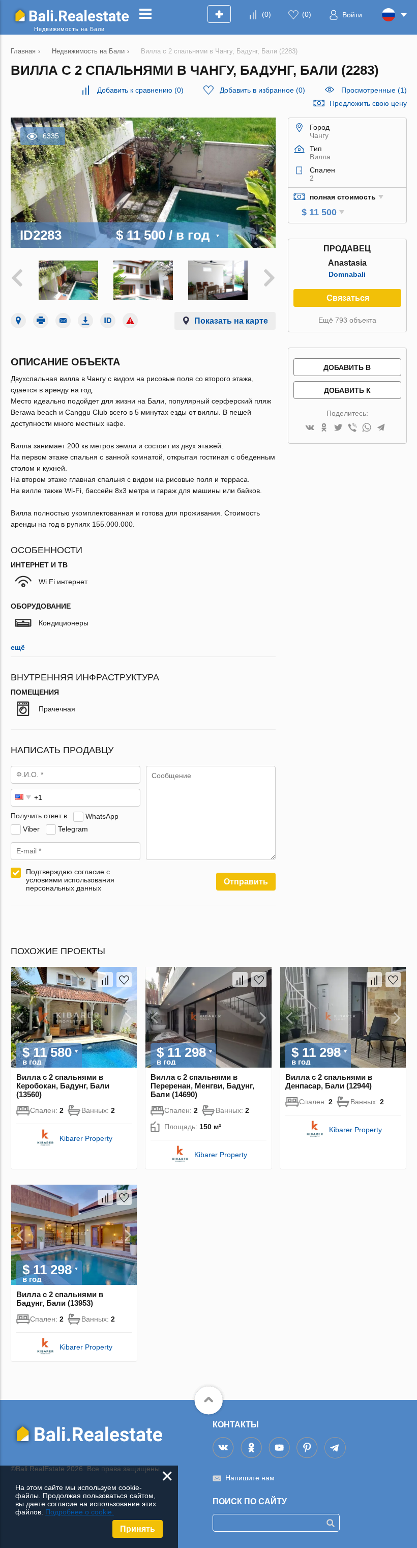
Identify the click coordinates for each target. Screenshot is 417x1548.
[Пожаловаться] (130, 320)
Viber (31, 828)
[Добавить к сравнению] (105, 979)
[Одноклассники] (324, 428)
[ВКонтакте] (310, 428)
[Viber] (352, 428)
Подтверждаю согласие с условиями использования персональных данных (70, 880)
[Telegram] (381, 428)
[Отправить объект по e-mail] (63, 320)
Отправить (246, 881)
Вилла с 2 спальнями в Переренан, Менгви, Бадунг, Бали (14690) (202, 1086)
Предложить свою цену (368, 103)
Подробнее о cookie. (79, 1512)
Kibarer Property (85, 1138)
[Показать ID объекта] (107, 320)
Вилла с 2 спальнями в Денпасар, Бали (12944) (328, 1081)
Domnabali (347, 274)
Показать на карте (231, 321)
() (266, 14)
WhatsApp (101, 816)
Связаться (347, 298)
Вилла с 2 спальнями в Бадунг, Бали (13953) (59, 1298)
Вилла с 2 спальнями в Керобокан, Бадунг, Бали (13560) (62, 1086)
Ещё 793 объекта (347, 320)
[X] (338, 428)
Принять (137, 1529)
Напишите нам (250, 1478)
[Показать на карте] (18, 320)
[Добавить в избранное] (124, 979)
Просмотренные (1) (374, 90)
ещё (18, 647)
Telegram (73, 828)
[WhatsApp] (367, 428)
